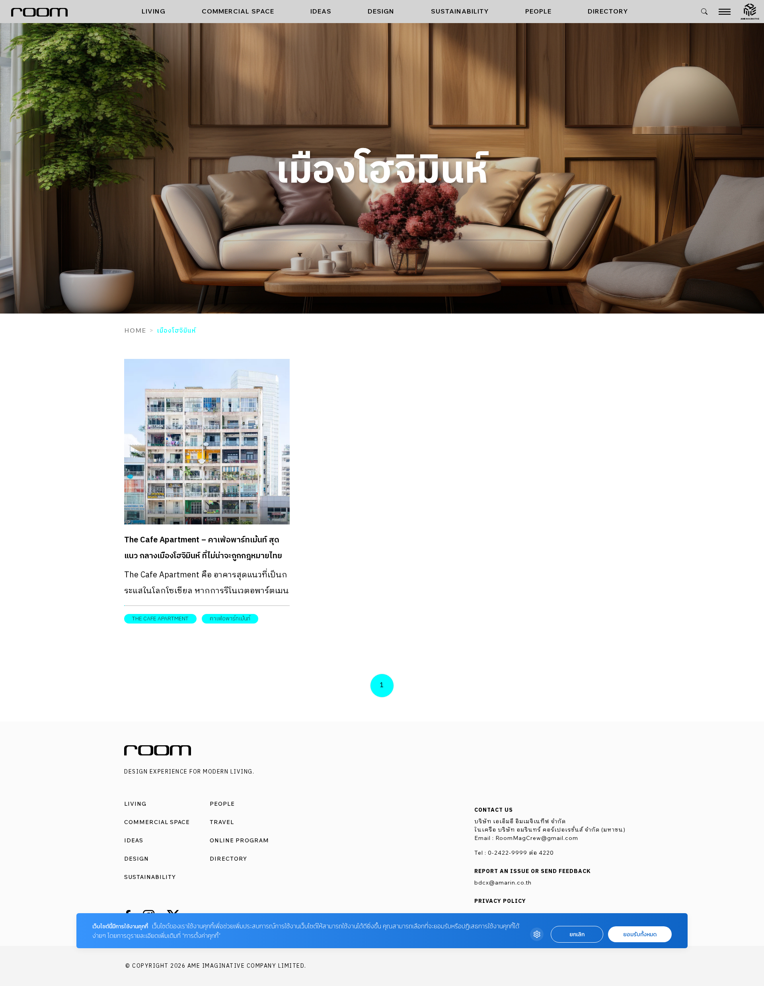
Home (135, 330)
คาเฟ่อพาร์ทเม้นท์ (230, 618)
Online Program (239, 840)
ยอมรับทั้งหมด (640, 934)
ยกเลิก (577, 934)
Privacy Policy (500, 901)
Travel (222, 822)
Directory (608, 11)
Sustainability (460, 11)
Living (154, 11)
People (538, 11)
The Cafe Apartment (160, 618)
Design (381, 11)
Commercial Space (238, 11)
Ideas (320, 11)
